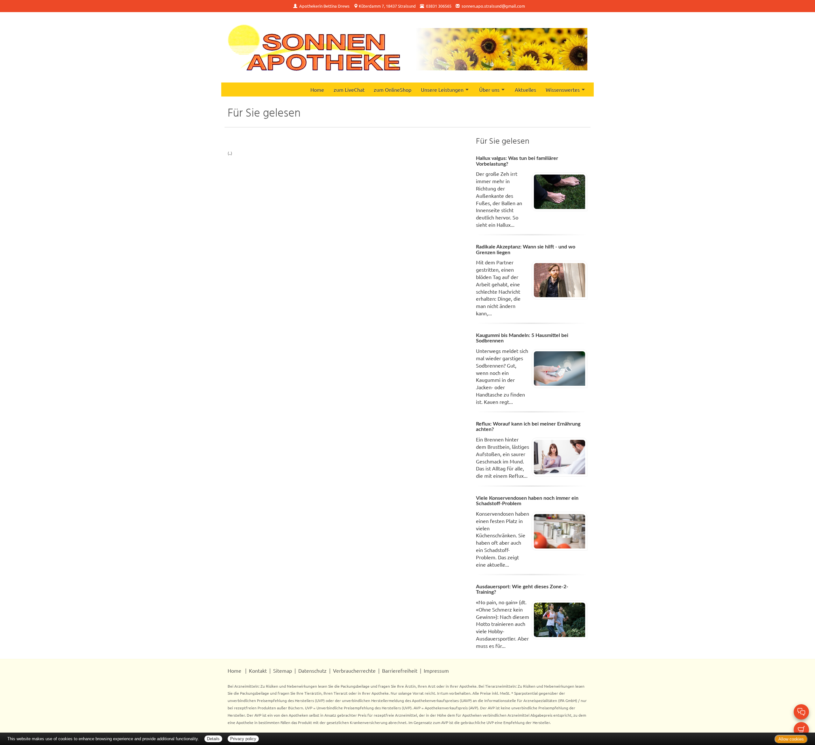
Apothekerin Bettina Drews (324, 6)
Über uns (489, 89)
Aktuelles (525, 89)
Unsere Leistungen (442, 89)
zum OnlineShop (392, 89)
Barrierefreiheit (399, 670)
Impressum (436, 670)
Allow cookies (791, 739)
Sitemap (282, 670)
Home (317, 89)
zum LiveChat (349, 89)
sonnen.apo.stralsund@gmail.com (493, 6)
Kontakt (258, 670)
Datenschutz (312, 670)
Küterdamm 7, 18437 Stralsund (387, 6)
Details (213, 738)
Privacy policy (243, 738)
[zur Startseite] (314, 47)
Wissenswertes (563, 89)
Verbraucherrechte (354, 670)
